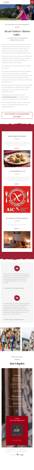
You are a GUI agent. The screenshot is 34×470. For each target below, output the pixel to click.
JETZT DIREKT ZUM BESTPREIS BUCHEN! (17, 115)
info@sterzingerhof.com (25, 18)
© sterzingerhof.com (11, 449)
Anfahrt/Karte (17, 391)
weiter (16, 148)
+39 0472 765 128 (18, 383)
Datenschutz (22, 449)
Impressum (8, 451)
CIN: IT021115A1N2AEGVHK (20, 451)
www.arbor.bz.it (17, 440)
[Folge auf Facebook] (17, 411)
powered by (12, 454)
